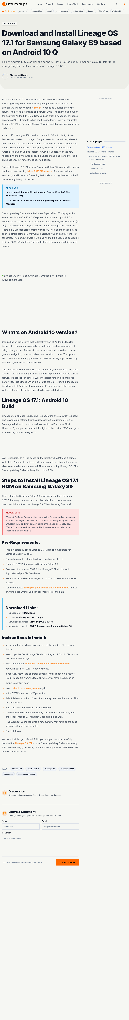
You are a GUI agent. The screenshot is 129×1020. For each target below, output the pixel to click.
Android (49, 4)
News (39, 4)
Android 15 (23, 11)
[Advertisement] (105, 116)
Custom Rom (10, 24)
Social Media (87, 4)
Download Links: (96, 168)
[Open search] (117, 4)
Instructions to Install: (98, 173)
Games (60, 4)
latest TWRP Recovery (39, 171)
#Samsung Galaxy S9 (26, 774)
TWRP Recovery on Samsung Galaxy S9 (51, 626)
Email (44, 821)
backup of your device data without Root (46, 587)
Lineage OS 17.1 (23, 743)
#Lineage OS (50, 769)
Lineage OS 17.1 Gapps (31, 617)
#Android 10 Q (33, 769)
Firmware (90, 11)
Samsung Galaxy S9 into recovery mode (47, 663)
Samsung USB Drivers (41, 621)
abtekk (37, 107)
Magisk (49, 11)
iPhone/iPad (72, 4)
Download (29, 612)
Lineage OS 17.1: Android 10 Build (100, 152)
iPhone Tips (103, 11)
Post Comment (69, 862)
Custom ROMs (77, 11)
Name (4, 821)
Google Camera (62, 11)
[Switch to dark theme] (124, 4)
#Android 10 (17, 769)
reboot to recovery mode (26, 688)
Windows (101, 4)
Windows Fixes (117, 11)
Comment (6, 833)
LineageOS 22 (37, 11)
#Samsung (8, 774)
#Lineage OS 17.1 (67, 769)
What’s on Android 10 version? (99, 147)
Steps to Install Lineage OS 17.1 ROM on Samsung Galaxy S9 (103, 157)
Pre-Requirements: (97, 164)
